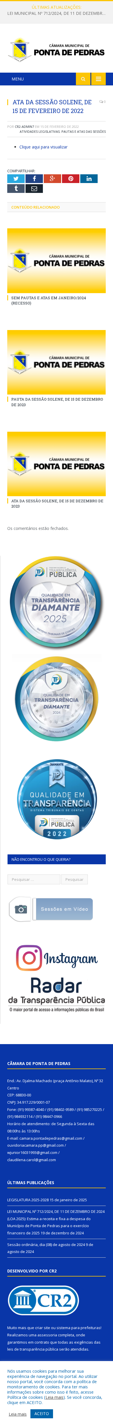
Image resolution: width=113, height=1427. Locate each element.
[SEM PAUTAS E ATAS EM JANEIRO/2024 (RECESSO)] (56, 260)
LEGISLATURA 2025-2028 (28, 1199)
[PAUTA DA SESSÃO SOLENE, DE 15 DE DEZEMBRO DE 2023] (56, 362)
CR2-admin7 (24, 126)
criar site (42, 1327)
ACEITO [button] (41, 1413)
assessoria (47, 1335)
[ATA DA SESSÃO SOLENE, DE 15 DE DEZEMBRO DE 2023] (56, 464)
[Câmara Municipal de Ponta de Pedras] (56, 49)
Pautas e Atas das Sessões (83, 131)
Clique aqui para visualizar (43, 147)
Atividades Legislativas (40, 131)
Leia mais (54, 1397)
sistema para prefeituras (79, 1327)
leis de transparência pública (32, 1349)
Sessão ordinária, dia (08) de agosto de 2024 (46, 1244)
